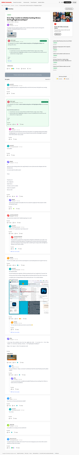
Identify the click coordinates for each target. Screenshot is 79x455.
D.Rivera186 (12, 424)
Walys (11, 338)
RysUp (13, 128)
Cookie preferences (36, 453)
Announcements (26, 2)
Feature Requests (34, 2)
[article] (27, 89)
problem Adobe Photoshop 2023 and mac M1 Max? (62, 40)
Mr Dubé (11, 257)
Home (2, 5)
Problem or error (10, 65)
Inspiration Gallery (41, 2)
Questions (16, 5)
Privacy (30, 453)
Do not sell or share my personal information (46, 453)
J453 (12, 365)
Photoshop (12, 5)
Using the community (20, 453)
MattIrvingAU (13, 40)
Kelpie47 (11, 161)
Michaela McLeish (13, 438)
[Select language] (62, 2)
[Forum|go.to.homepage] (6, 2)
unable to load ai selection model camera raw (61, 53)
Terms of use (26, 453)
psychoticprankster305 (14, 214)
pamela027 (12, 84)
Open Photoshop (69, 8)
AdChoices (57, 453)
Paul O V (11, 24)
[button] (67, 2)
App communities (7, 5)
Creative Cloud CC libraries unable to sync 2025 (61, 66)
